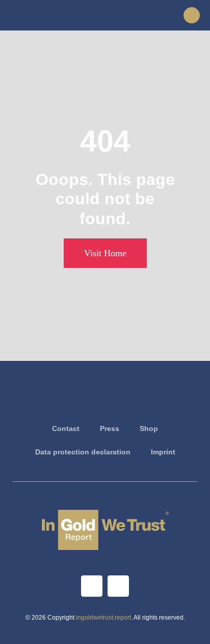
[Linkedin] (118, 586)
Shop (149, 428)
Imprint (163, 452)
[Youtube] (91, 586)
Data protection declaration (82, 452)
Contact (66, 428)
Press (109, 428)
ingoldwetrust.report (103, 617)
